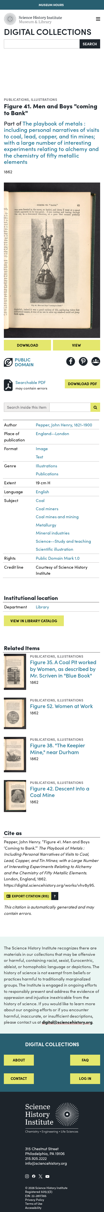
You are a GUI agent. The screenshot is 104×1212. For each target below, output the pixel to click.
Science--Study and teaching (63, 541)
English (42, 491)
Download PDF (82, 383)
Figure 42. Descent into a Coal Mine (59, 791)
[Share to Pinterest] (83, 361)
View (76, 345)
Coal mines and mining (57, 516)
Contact (19, 1078)
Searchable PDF (30, 382)
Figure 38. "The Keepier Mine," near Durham (57, 748)
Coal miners (47, 508)
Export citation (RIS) (29, 895)
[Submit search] (95, 407)
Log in (85, 1078)
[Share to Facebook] (70, 361)
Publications (16, 99)
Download (27, 345)
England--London (52, 433)
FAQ (85, 1059)
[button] (54, 896)
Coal (40, 500)
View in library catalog (33, 620)
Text (39, 457)
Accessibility (33, 1208)
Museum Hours (51, 4)
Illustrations (44, 99)
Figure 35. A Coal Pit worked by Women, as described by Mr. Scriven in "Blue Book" (63, 668)
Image (42, 448)
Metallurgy (46, 525)
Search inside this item (26, 407)
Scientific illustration (54, 549)
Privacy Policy (34, 1200)
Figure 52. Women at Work (61, 706)
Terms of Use (33, 1203)
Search (90, 43)
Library (42, 607)
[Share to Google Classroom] (95, 361)
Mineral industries (52, 533)
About (19, 1059)
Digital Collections (47, 31)
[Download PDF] (8, 384)
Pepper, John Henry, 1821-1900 (64, 425)
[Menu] (98, 19)
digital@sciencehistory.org (67, 1022)
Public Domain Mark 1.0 (58, 558)
